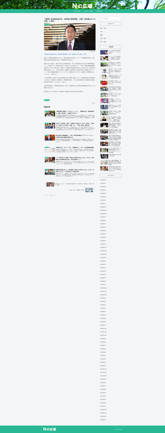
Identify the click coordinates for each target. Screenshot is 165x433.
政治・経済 (47, 100)
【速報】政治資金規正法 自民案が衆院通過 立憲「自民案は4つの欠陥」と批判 (65, 54)
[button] (120, 18)
